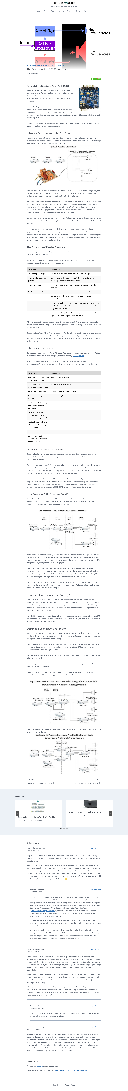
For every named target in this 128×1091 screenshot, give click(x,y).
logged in (39, 1066)
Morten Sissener (33, 73)
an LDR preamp (78, 356)
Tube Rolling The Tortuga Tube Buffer (87, 781)
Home (38, 11)
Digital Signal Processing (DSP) (38, 65)
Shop (46, 11)
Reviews (70, 11)
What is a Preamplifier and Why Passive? (86, 812)
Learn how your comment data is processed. (71, 1070)
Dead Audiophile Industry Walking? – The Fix (36, 817)
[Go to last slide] (17, 813)
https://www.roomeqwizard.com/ (43, 911)
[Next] (110, 813)
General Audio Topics (57, 65)
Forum (78, 11)
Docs (53, 11)
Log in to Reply (95, 848)
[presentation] (38, 806)
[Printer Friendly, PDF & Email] (96, 79)
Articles (61, 11)
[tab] (60, 828)
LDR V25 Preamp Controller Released (40, 781)
